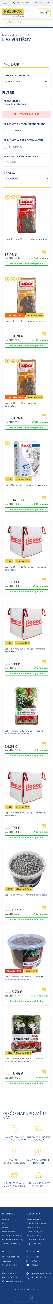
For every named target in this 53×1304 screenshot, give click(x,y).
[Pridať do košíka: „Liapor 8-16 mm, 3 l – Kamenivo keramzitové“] (43, 908)
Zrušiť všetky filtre (26, 114)
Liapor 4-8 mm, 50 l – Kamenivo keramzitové (26, 321)
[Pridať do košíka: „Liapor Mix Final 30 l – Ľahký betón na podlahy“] (43, 498)
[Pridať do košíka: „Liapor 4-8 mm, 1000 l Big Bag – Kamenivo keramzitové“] (43, 826)
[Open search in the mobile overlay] (26, 22)
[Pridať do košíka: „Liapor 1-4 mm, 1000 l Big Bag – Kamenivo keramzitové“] (43, 662)
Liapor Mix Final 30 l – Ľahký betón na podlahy (26, 485)
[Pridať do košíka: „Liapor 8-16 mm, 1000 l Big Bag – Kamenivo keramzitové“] (43, 580)
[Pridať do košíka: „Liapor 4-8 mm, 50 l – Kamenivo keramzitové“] (43, 334)
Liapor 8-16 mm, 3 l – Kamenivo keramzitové (26, 895)
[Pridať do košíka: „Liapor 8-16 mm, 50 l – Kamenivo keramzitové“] (43, 416)
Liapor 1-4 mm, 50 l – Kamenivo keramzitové (26, 239)
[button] (5, 3)
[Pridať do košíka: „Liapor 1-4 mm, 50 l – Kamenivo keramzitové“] (43, 252)
